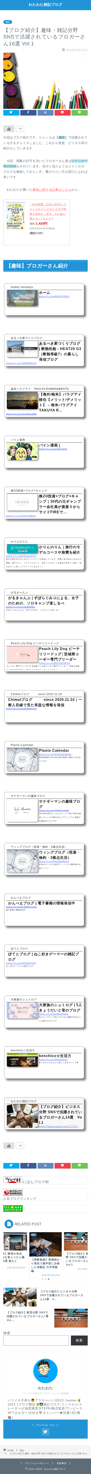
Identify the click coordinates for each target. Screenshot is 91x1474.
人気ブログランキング (19, 1198)
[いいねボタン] (8, 128)
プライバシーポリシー (37, 1463)
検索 (6, 1333)
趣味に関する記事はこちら (51, 189)
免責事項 (61, 1463)
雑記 (8, 22)
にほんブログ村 (36, 1182)
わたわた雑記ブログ (46, 4)
